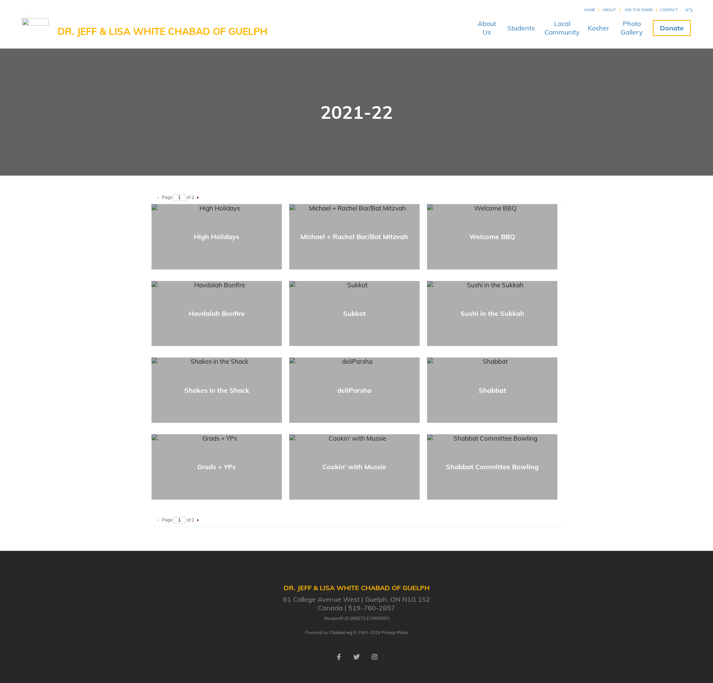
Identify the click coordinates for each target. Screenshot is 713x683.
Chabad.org (340, 632)
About (609, 9)
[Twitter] (356, 656)
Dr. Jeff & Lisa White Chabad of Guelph (162, 31)
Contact (669, 9)
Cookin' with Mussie (354, 467)
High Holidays (216, 236)
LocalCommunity (562, 27)
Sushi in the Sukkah (492, 313)
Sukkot (354, 313)
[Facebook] (339, 656)
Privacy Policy (395, 632)
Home (589, 9)
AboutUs (487, 27)
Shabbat (492, 390)
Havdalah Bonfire (217, 313)
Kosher (598, 28)
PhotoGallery (632, 27)
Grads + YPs (216, 467)
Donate (672, 28)
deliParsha (354, 390)
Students (521, 28)
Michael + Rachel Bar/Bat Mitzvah (354, 236)
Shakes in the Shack (216, 390)
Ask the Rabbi (639, 9)
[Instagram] (374, 656)
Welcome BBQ (492, 236)
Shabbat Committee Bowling (492, 467)
